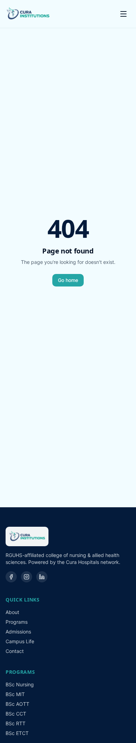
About (12, 612)
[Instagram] (26, 576)
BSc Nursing (20, 684)
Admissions (18, 632)
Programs (17, 622)
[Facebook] (11, 576)
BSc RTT (15, 723)
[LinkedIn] (41, 576)
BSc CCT (16, 714)
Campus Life (20, 641)
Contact (15, 651)
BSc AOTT (17, 704)
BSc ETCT (17, 733)
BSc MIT (15, 694)
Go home (68, 280)
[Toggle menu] (123, 14)
